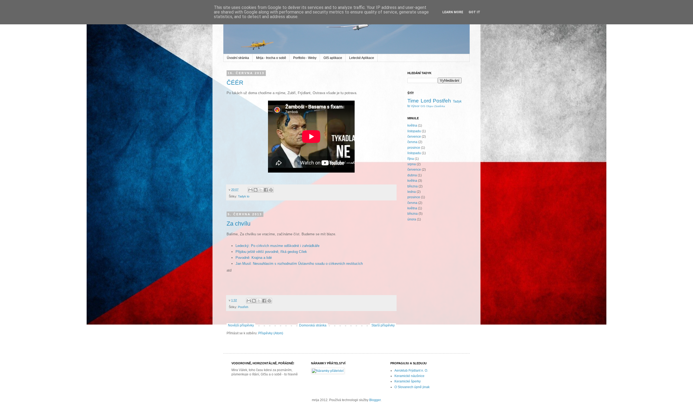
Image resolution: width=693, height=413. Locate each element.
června (412, 142)
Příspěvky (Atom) (270, 333)
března (412, 186)
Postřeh (243, 307)
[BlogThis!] (255, 190)
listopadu (414, 131)
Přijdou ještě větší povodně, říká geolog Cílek (271, 252)
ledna (411, 192)
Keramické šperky (407, 381)
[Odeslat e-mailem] (250, 190)
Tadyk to (243, 196)
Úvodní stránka (238, 58)
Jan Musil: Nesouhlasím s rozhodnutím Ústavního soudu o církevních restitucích (299, 264)
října (410, 159)
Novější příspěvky (241, 325)
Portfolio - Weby (304, 58)
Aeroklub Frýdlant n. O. (411, 370)
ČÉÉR (235, 82)
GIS (422, 106)
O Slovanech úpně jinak (412, 387)
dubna (412, 175)
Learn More (452, 12)
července (414, 136)
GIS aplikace (332, 58)
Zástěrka (439, 106)
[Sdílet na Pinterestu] (271, 190)
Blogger (375, 400)
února (411, 219)
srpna (411, 164)
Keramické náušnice (409, 376)
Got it (474, 12)
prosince (413, 148)
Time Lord (419, 101)
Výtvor (415, 106)
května (412, 125)
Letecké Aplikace (361, 58)
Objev (429, 106)
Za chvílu (238, 223)
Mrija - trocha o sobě (271, 58)
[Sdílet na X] (260, 190)
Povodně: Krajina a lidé (254, 258)
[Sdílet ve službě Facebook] (266, 190)
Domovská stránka (312, 325)
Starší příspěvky (383, 325)
